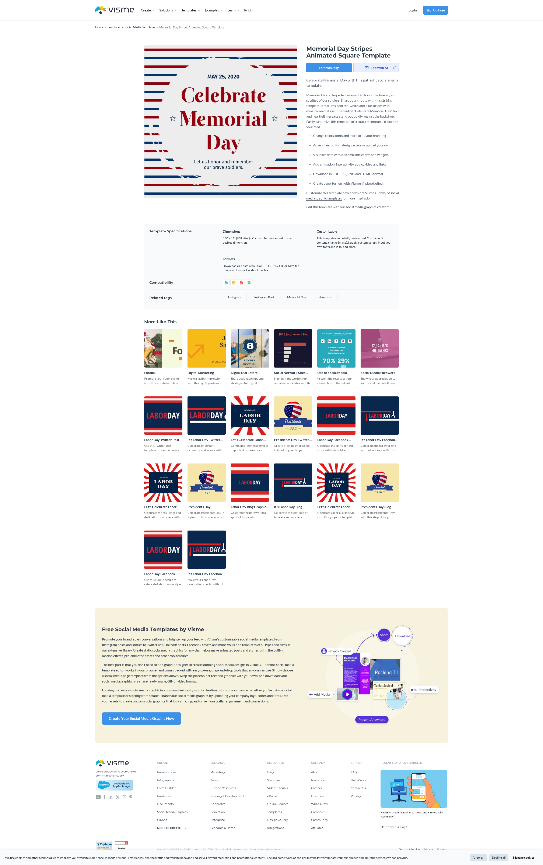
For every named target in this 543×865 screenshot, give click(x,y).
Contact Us (358, 788)
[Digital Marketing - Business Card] (207, 348)
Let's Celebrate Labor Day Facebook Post (160, 507)
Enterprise (217, 819)
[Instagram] (124, 796)
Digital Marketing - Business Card (202, 373)
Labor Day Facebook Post (332, 440)
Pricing (249, 10)
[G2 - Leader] (121, 843)
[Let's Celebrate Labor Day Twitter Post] (250, 415)
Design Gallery (277, 819)
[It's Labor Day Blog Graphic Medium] (293, 482)
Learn (231, 10)
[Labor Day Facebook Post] (336, 415)
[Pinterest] (130, 796)
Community (319, 819)
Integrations (275, 828)
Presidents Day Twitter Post (291, 440)
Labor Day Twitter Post (161, 440)
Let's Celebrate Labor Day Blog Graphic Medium (333, 507)
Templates (189, 10)
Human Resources (223, 788)
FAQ (354, 772)
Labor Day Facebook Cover (159, 574)
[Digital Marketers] (250, 348)
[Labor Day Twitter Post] (163, 415)
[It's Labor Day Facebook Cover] (207, 550)
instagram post (264, 297)
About (315, 772)
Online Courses (277, 804)
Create (146, 10)
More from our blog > (394, 826)
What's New (319, 804)
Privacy (428, 849)
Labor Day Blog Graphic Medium (248, 507)
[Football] (163, 348)
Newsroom (318, 780)
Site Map (442, 849)
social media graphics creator (367, 207)
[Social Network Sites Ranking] (293, 348)
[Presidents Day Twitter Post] (293, 415)
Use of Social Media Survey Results (332, 373)
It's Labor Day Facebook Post (379, 440)
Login (413, 10)
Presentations (166, 772)
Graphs (162, 819)
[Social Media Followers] (380, 348)
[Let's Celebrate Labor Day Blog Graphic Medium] (336, 482)
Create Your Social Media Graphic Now (141, 718)
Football (150, 373)
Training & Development (227, 796)
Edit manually (329, 68)
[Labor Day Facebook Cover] (163, 550)
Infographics (165, 780)
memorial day (296, 297)
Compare (317, 812)
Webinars (273, 780)
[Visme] (114, 10)
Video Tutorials (277, 788)
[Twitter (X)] (117, 796)
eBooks (272, 796)
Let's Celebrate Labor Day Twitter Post (247, 440)
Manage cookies (523, 857)
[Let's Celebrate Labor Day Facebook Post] (163, 482)
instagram (234, 297)
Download (318, 796)
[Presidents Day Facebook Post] (207, 482)
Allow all (478, 857)
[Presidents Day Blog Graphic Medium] (380, 482)
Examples (212, 10)
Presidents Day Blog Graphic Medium (376, 507)
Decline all (499, 857)
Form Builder (166, 788)
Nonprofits (217, 804)
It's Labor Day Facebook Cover (206, 574)
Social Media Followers (378, 373)
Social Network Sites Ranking (289, 373)
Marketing (217, 772)
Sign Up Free (435, 10)
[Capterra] (105, 843)
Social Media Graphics (172, 812)
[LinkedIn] (110, 796)
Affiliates (317, 828)
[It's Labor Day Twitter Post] (207, 415)
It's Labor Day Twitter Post (204, 440)
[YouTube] (98, 796)
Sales (214, 780)
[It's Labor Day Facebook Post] (380, 415)
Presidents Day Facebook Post (199, 507)
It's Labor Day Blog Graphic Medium (288, 507)
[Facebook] (104, 796)
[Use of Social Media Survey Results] (336, 348)
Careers (316, 788)
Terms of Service (409, 849)
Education (217, 812)
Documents (165, 804)
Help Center (359, 780)
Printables (164, 796)
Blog (270, 772)
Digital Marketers (244, 373)
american (325, 297)
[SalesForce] (114, 785)
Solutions (166, 10)
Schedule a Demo (222, 828)
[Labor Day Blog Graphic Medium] (250, 482)
